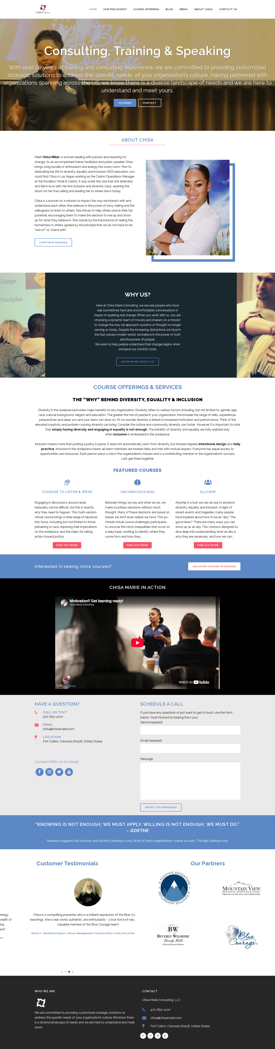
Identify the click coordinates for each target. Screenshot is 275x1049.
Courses (125, 102)
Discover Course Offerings (214, 566)
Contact (150, 102)
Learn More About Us (137, 361)
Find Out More (67, 545)
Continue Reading (53, 242)
